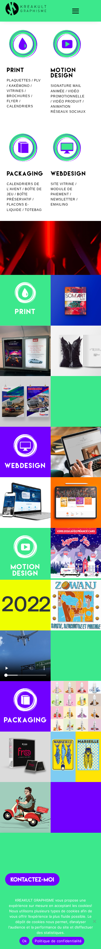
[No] (94, 921)
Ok (24, 941)
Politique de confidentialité (58, 941)
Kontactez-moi (32, 879)
